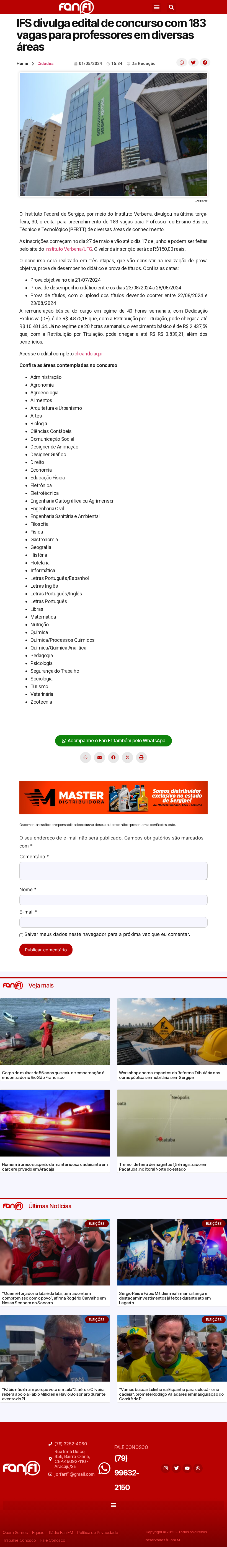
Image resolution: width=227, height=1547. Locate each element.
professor (30, 723)
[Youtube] (187, 1468)
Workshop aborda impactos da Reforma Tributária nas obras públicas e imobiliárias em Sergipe (169, 1075)
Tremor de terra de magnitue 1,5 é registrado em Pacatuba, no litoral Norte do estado (163, 1167)
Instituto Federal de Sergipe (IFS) (168, 715)
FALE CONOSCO (131, 1447)
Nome (28, 889)
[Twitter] (176, 1468)
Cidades (45, 63)
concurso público (60, 715)
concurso (29, 715)
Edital (119, 715)
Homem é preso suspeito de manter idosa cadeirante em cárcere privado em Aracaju (55, 1167)
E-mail (28, 912)
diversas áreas (95, 715)
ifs (129, 715)
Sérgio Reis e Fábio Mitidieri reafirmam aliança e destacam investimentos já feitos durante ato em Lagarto (165, 1298)
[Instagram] (165, 1468)
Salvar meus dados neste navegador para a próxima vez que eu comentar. (107, 934)
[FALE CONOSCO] (104, 1468)
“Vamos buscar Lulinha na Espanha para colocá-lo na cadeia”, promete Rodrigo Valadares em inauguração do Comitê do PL (171, 1394)
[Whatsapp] (198, 1468)
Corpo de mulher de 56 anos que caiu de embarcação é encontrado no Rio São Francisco (53, 1075)
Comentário (34, 856)
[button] (156, 7)
